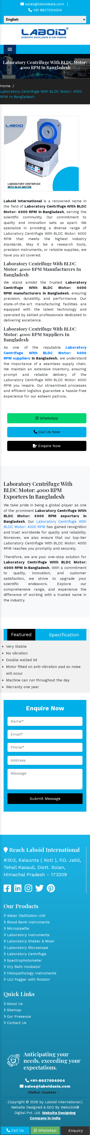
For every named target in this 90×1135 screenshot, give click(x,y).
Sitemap (13, 1010)
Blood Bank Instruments (28, 922)
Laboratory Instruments (27, 935)
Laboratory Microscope (27, 948)
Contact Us (16, 1023)
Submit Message (45, 798)
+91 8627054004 (47, 10)
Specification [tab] (64, 635)
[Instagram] (28, 890)
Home (5, 86)
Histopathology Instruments (31, 973)
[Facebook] (7, 890)
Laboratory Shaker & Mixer (30, 941)
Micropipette (17, 928)
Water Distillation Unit (25, 915)
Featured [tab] (21, 634)
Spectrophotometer (24, 960)
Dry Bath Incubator (23, 967)
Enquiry (75, 1130)
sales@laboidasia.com (44, 4)
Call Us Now (48, 432)
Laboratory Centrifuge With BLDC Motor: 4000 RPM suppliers (45, 352)
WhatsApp (48, 418)
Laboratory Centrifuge (26, 954)
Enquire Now (49, 446)
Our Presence (18, 1016)
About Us (14, 1004)
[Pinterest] (51, 890)
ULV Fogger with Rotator (28, 979)
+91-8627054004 (47, 1080)
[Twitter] (18, 890)
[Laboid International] (45, 32)
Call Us (17, 1130)
